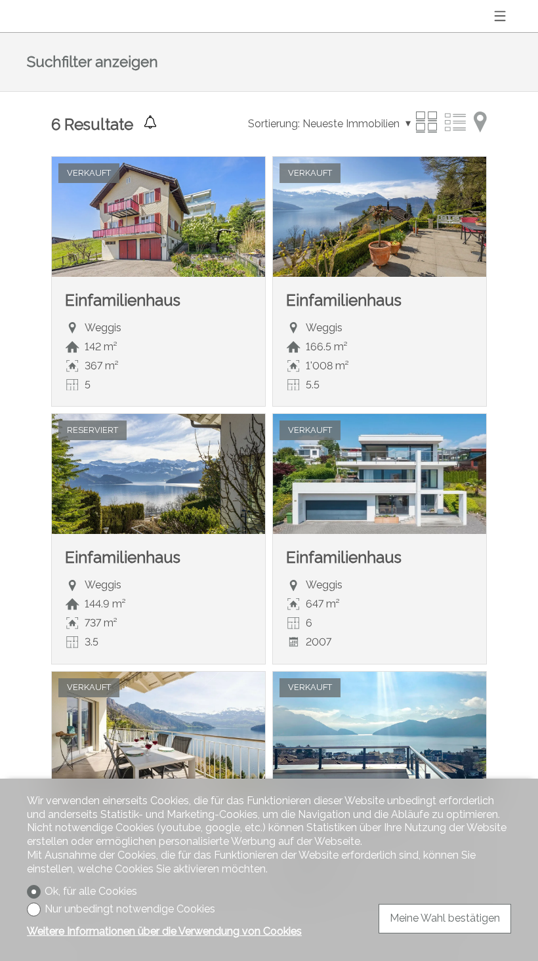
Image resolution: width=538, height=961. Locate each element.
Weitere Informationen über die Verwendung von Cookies (164, 931)
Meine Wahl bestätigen (445, 918)
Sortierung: (274, 123)
